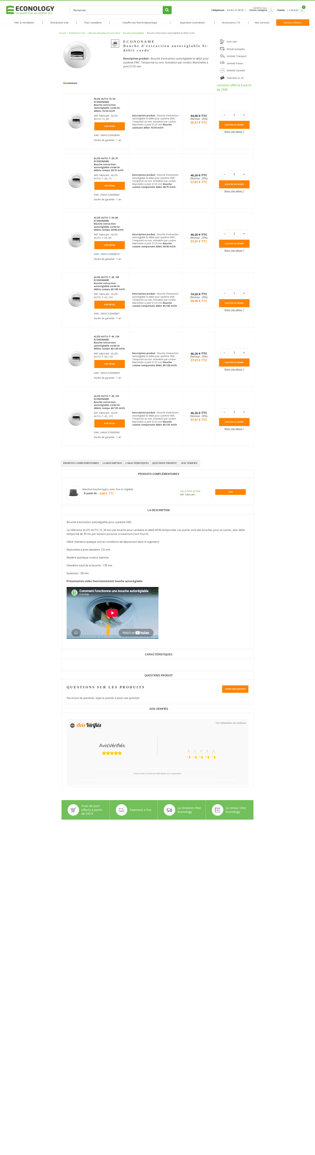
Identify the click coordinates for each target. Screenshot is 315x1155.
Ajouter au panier (234, 125)
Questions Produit (164, 463)
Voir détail (109, 126)
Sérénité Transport (237, 56)
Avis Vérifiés (189, 463)
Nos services (262, 22)
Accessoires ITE (231, 22)
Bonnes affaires (293, 22)
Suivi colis (232, 41)
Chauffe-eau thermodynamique (139, 22)
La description (112, 463)
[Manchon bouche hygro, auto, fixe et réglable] (73, 492)
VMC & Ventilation (24, 22)
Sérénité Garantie (236, 70)
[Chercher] (167, 10)
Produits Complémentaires (81, 463)
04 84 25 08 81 (235, 10)
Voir (230, 492)
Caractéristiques (137, 463)
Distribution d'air (59, 22)
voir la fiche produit (190, 491)
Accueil (62, 33)
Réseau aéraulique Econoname (104, 33)
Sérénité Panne (235, 63)
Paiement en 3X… (236, 78)
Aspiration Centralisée (192, 22)
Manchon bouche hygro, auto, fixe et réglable (107, 489)
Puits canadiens (93, 22)
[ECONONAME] (70, 83)
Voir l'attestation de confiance (231, 723)
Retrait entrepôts (236, 49)
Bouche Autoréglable (133, 33)
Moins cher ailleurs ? (234, 131)
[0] (297, 10)
